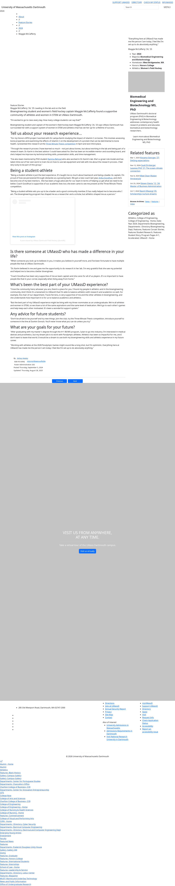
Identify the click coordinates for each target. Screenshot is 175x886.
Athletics (4, 770)
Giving (3, 853)
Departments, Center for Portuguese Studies (20, 781)
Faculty (3, 838)
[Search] (156, 7)
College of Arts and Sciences (12, 798)
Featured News (7, 841)
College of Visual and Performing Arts (17, 818)
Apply (144, 711)
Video (132, 204)
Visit (144, 714)
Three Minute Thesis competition (61, 143)
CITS (2, 792)
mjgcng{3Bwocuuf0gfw (36, 361)
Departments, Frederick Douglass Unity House (21, 847)
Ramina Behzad (55, 159)
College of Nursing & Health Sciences (16, 810)
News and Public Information (13, 881)
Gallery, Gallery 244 (8, 850)
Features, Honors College (11, 858)
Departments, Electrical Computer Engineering (21, 827)
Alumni (3, 767)
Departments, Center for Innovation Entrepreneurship (24, 790)
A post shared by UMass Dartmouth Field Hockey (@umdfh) (42, 240)
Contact (108, 717)
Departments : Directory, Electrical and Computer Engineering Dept (30, 830)
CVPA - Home (6, 821)
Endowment (5, 835)
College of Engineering (10, 804)
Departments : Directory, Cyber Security (18, 824)
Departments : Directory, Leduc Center (17, 873)
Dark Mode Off (87, 752)
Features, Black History (10, 772)
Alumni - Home (6, 764)
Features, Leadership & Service (14, 870)
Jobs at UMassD (112, 706)
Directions (109, 703)
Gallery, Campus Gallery (10, 775)
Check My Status (152, 2)
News (147, 201)
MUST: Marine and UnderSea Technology (18, 878)
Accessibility (147, 726)
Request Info (148, 717)
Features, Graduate (8, 855)
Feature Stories (25, 22)
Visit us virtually (87, 551)
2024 (21, 28)
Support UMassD (121, 2)
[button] (67, 69)
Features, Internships (9, 864)
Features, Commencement (12, 815)
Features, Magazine (9, 875)
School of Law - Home (10, 867)
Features (154, 201)
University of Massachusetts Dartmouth (43, 703)
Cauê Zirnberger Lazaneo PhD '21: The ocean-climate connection (146, 168)
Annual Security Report (115, 709)
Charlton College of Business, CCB (15, 787)
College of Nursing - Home (12, 812)
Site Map (109, 714)
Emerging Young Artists (10, 833)
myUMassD (167, 2)
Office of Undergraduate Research (15, 884)
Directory (137, 2)
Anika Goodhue (105, 178)
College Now (5, 795)
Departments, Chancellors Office (14, 784)
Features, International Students (14, 861)
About (21, 16)
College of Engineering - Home (14, 807)
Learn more (146, 139)
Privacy (108, 711)
